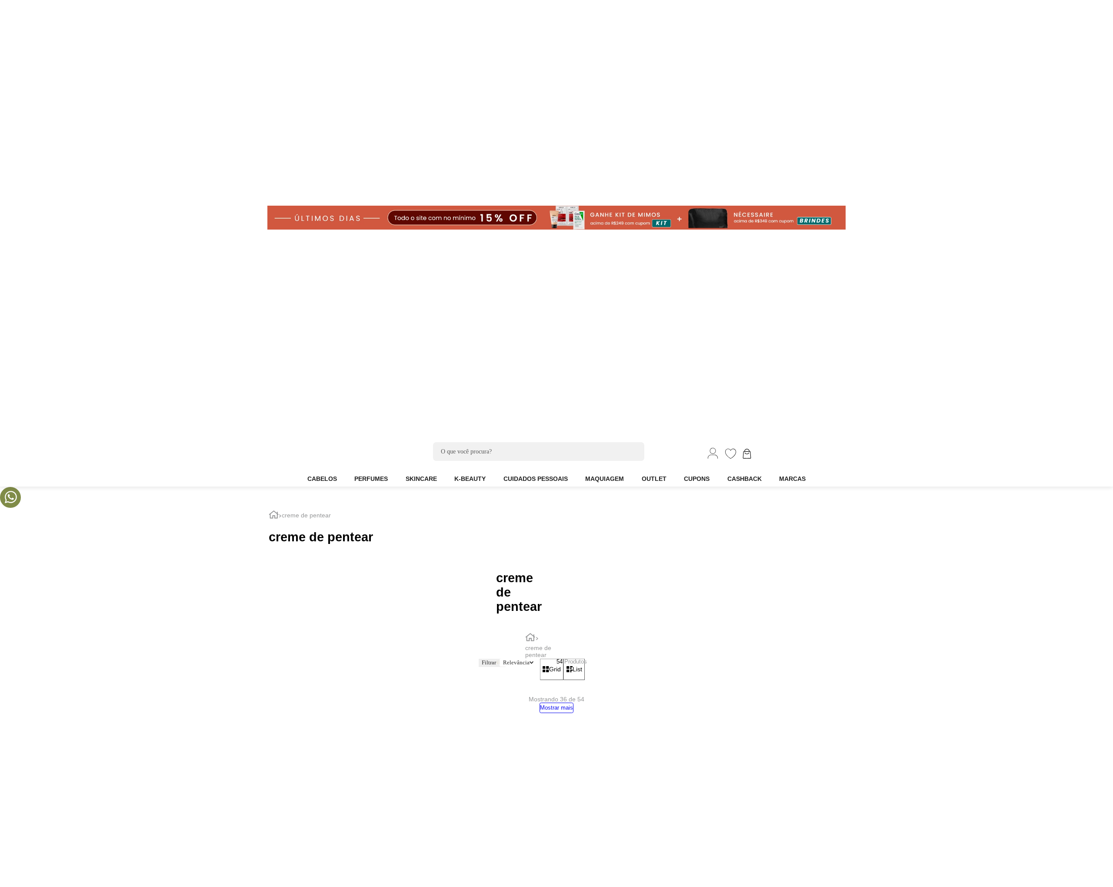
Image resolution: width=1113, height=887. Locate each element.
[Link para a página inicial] (274, 516)
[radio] (551, 669)
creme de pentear (306, 515)
